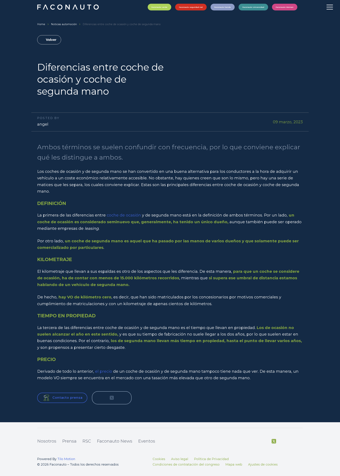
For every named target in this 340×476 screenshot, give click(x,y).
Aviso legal (179, 459)
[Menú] (330, 7)
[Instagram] (292, 442)
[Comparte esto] (100, 398)
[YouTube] (283, 441)
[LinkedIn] (301, 441)
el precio (103, 371)
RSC (86, 441)
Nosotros (46, 441)
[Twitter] (274, 441)
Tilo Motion (66, 459)
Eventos (146, 441)
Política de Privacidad (211, 459)
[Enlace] (68, 7)
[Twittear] (112, 398)
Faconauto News (114, 441)
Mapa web (233, 464)
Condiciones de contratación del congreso (186, 464)
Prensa (69, 441)
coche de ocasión (124, 215)
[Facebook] (265, 441)
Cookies (159, 459)
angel (42, 124)
